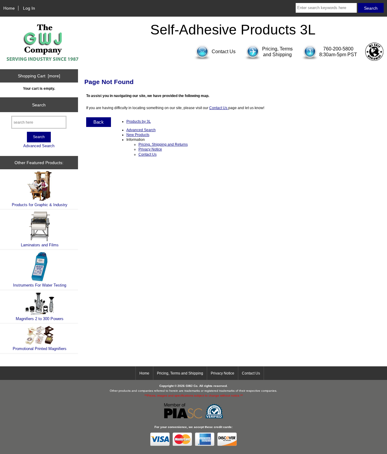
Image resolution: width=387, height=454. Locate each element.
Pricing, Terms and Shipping (180, 373)
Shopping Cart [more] (39, 75)
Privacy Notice (150, 149)
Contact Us (218, 108)
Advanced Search (38, 146)
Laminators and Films (40, 245)
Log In (29, 8)
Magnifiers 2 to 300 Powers (39, 318)
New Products (137, 135)
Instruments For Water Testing (39, 285)
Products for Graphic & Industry (39, 205)
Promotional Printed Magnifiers (40, 348)
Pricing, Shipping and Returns (163, 144)
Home (9, 8)
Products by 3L (138, 121)
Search (39, 104)
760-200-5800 (338, 48)
